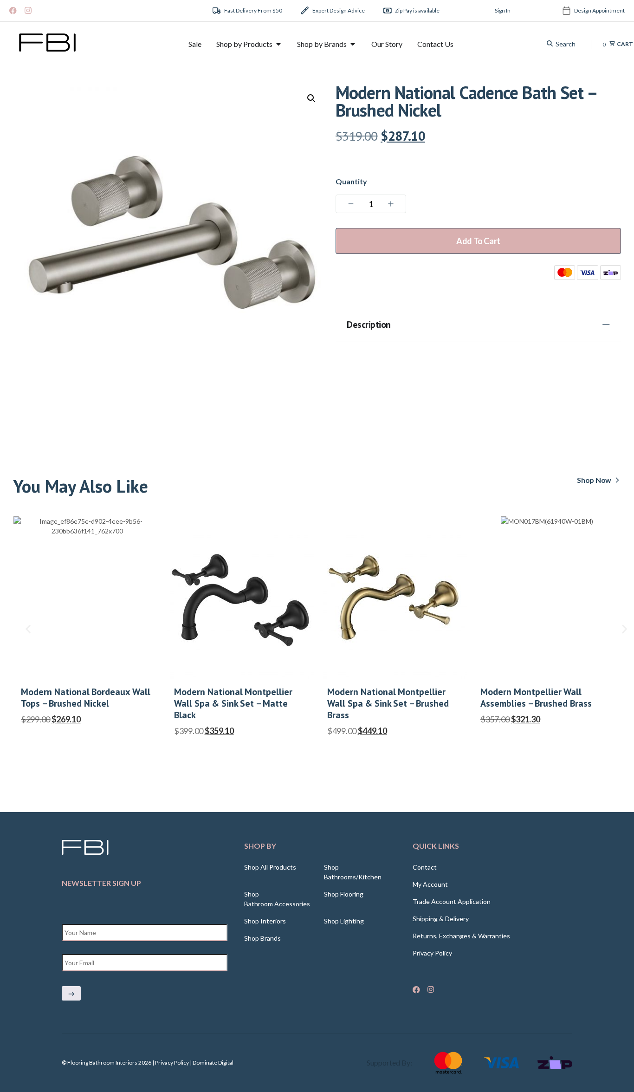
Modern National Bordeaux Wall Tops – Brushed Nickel (85, 697)
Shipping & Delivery (441, 919)
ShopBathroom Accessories (277, 899)
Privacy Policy (432, 953)
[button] (311, 98)
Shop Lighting (344, 921)
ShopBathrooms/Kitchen (353, 872)
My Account (430, 884)
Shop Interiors (265, 921)
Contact (425, 867)
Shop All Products (270, 867)
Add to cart (478, 241)
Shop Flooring (343, 894)
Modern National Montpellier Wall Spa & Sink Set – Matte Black (233, 704)
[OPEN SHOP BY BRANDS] (352, 44)
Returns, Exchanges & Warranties (461, 936)
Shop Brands (262, 938)
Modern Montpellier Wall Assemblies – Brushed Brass (536, 697)
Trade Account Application (452, 901)
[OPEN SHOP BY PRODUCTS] (278, 44)
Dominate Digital (213, 1062)
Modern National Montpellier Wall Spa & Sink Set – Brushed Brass (388, 704)
